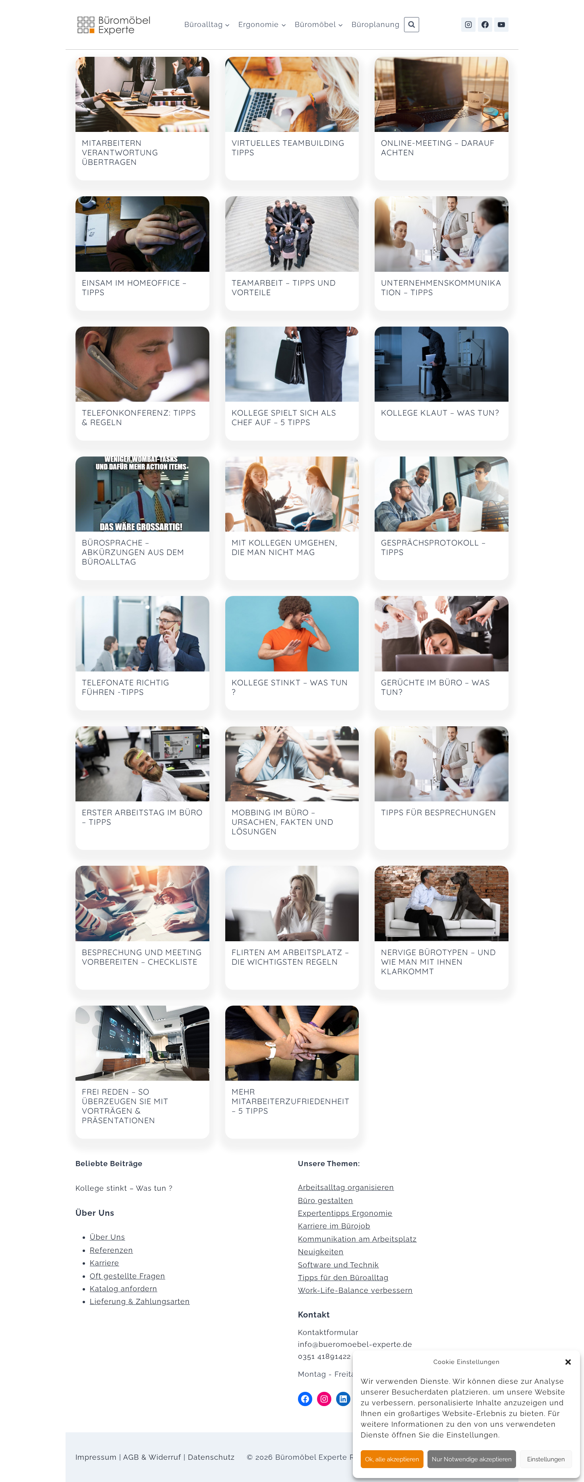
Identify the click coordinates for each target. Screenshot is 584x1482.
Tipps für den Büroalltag (343, 1277)
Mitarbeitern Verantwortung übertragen (120, 152)
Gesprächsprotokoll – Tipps (433, 547)
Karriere (104, 1263)
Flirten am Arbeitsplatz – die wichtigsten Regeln (290, 957)
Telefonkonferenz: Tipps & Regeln (139, 417)
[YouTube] (501, 24)
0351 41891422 (324, 1356)
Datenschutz (211, 1457)
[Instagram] (468, 24)
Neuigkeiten (321, 1252)
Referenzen (111, 1250)
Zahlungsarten (163, 1301)
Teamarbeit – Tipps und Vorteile (284, 287)
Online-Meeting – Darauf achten (438, 147)
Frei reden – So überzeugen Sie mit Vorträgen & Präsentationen (125, 1106)
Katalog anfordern (123, 1289)
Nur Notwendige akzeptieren (472, 1459)
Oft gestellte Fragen (127, 1276)
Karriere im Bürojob (334, 1226)
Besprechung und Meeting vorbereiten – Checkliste (142, 957)
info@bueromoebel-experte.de (355, 1344)
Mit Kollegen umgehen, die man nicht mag (284, 547)
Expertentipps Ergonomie (345, 1213)
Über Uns (107, 1237)
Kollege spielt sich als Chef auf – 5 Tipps (284, 417)
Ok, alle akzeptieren (392, 1459)
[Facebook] (485, 24)
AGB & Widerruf (152, 1457)
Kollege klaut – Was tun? (440, 413)
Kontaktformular (328, 1332)
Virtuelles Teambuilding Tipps (288, 147)
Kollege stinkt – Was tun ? (290, 687)
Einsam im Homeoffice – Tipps (134, 287)
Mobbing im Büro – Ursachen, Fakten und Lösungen (282, 821)
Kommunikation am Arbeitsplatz (357, 1239)
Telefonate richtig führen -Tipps (125, 687)
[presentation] (142, 94)
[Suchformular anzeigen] (411, 24)
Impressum (96, 1457)
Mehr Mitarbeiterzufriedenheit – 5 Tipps (291, 1101)
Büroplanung (376, 24)
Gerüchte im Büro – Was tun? (435, 687)
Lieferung (108, 1301)
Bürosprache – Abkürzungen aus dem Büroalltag (133, 552)
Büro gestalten (325, 1200)
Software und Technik (338, 1265)
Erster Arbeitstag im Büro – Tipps (142, 817)
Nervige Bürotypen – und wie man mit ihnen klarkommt (438, 961)
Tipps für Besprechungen (438, 812)
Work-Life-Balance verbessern (355, 1290)
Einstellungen (546, 1459)
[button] (568, 1362)
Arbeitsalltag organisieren (346, 1187)
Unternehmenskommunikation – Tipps (441, 287)
